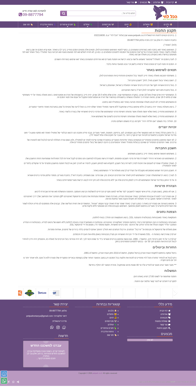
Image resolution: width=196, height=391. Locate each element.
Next (46, 342)
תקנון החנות (162, 328)
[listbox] (98, 293)
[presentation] (176, 293)
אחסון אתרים (142, 382)
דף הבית (164, 311)
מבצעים (164, 318)
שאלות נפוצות (161, 321)
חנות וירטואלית (160, 382)
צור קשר (164, 324)
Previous (46, 366)
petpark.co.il (97, 373)
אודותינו (164, 314)
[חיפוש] (63, 13)
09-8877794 (31, 14)
